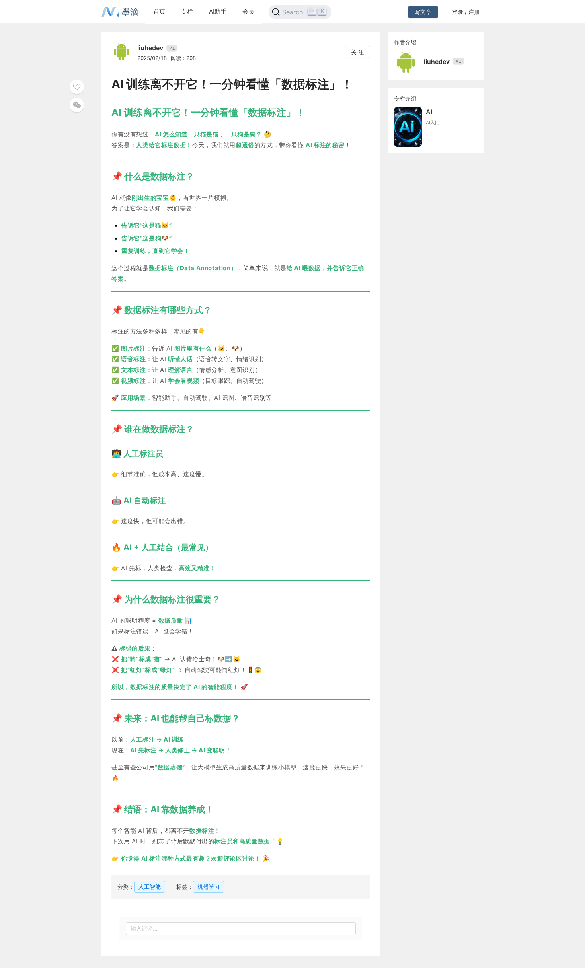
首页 (159, 11)
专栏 (187, 11)
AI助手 (217, 11)
